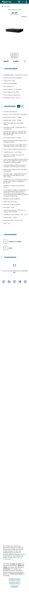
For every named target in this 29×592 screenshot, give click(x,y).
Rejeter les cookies (14, 583)
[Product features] (18, 106)
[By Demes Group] (7, 2)
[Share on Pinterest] (14, 281)
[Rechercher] (22, 1)
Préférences (14, 586)
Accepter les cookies (14, 579)
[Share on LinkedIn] (9, 281)
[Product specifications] (22, 106)
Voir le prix (14, 54)
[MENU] (26, 1)
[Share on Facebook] (3, 281)
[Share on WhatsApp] (25, 281)
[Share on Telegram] (20, 281)
